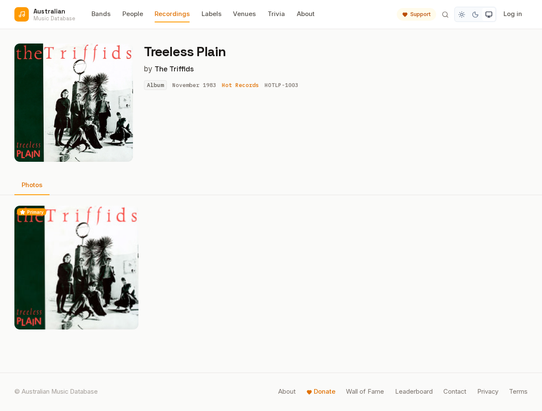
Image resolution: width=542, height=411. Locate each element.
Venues (244, 14)
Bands (101, 14)
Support (420, 14)
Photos (32, 185)
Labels (211, 14)
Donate (324, 391)
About (306, 14)
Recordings (172, 14)
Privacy (487, 391)
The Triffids (174, 68)
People (132, 14)
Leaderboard (414, 391)
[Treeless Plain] (76, 267)
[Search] (445, 14)
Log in (512, 14)
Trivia (276, 14)
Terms (518, 391)
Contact (454, 391)
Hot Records (240, 85)
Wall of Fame (365, 391)
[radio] (462, 14)
